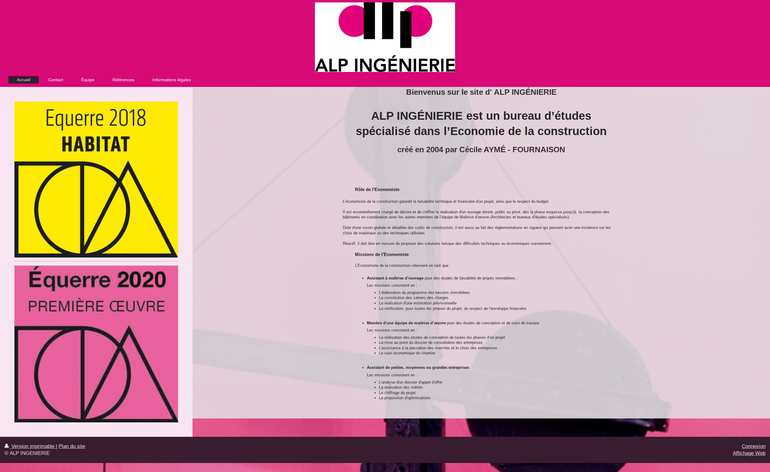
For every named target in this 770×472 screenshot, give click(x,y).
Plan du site (72, 446)
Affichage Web (749, 453)
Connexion (753, 446)
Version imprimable (33, 446)
